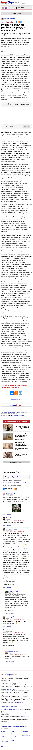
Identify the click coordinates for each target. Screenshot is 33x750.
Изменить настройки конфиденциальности (12, 726)
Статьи (2, 736)
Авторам (13, 736)
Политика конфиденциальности (9, 705)
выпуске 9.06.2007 (19, 415)
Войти (24, 3)
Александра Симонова (12, 617)
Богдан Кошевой (13, 591)
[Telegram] (21, 22)
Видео (2, 746)
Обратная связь (26, 735)
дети (9, 387)
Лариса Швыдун (11, 493)
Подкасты (3, 743)
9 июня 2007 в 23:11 (10, 593)
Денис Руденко (10, 518)
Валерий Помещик (13, 651)
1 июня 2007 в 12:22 (7, 619)
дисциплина (9, 385)
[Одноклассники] (19, 22)
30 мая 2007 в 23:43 (7, 632)
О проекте (13, 731)
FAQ (12, 733)
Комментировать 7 (16, 399)
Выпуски (3, 731)
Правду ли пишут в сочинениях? (21, 454)
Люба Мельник (7, 630)
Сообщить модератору (19, 495)
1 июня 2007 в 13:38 (7, 531)
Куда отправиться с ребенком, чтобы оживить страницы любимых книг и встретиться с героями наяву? (22, 446)
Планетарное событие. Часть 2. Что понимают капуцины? (22, 427)
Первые (14, 477)
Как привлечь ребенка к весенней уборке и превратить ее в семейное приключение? (22, 436)
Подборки (3, 733)
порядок (16, 385)
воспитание (23, 385)
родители (5, 387)
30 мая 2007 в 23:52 (10, 654)
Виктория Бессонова (12, 529)
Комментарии (4, 741)
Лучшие (19, 477)
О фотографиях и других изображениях (11, 709)
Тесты (2, 738)
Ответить (9, 514)
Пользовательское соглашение (9, 706)
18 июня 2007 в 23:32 (8, 495)
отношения (15, 387)
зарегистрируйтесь (8, 482)
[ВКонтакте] (16, 22)
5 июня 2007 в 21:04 (7, 520)
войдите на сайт (22, 482)
